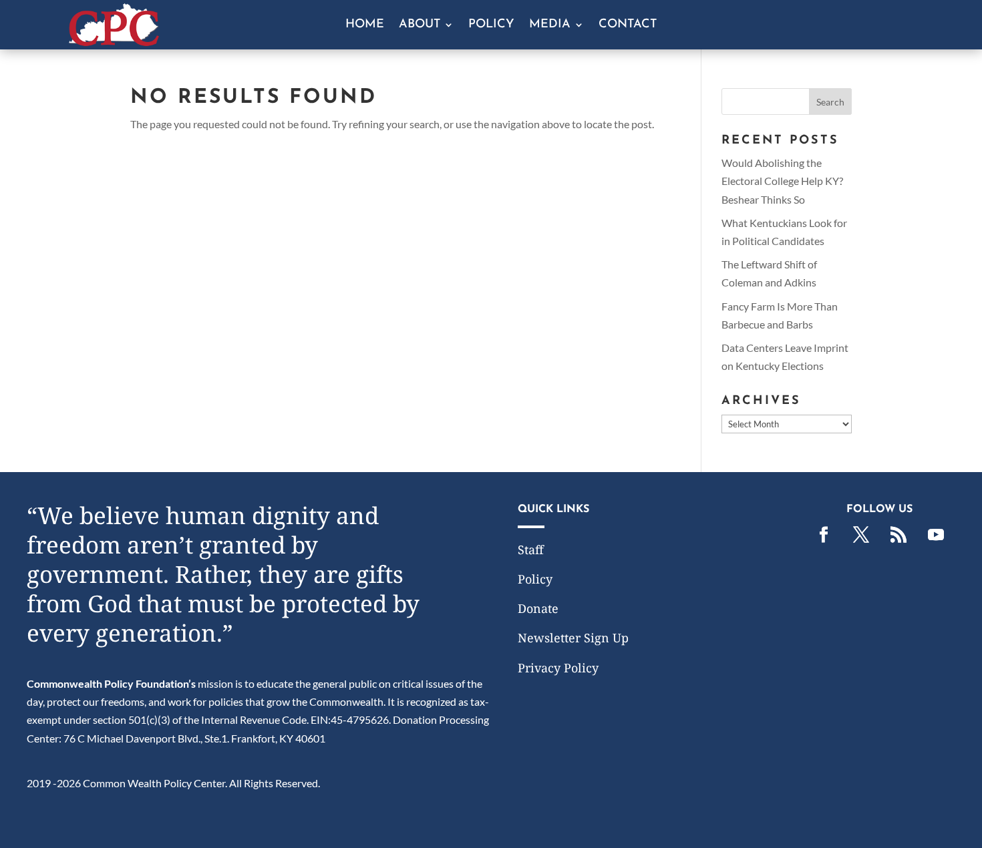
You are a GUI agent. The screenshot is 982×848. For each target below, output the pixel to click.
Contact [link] (628, 25)
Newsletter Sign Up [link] (573, 638)
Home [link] (364, 25)
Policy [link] (491, 25)
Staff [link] (531, 550)
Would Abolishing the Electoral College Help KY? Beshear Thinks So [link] (782, 180)
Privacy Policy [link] (558, 668)
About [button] (419, 25)
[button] (830, 101)
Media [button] (549, 25)
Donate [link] (538, 608)
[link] (114, 41)
